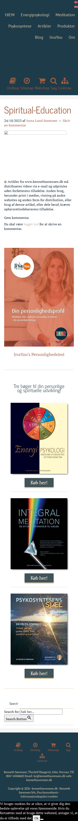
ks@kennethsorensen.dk (49, 776)
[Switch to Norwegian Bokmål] (76, 2)
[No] (41, 819)
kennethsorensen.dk (39, 780)
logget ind (31, 224)
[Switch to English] (76, 7)
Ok (36, 818)
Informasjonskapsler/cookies (39, 796)
